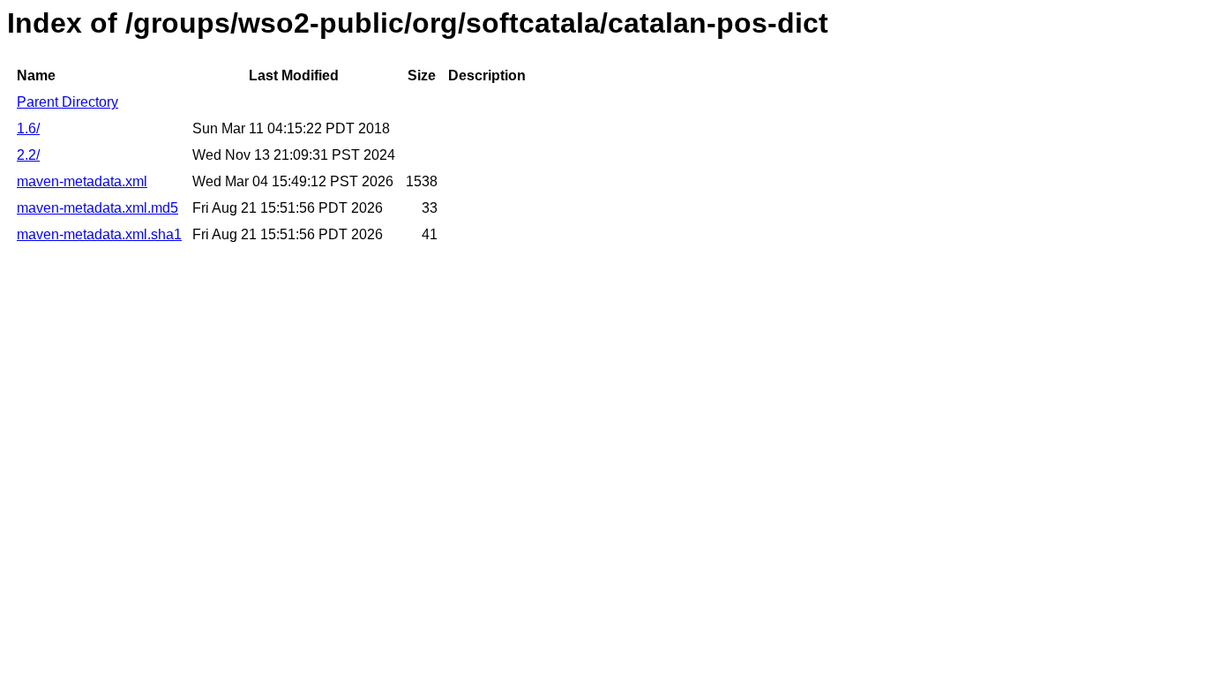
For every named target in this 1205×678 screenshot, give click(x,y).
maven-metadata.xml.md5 (97, 207)
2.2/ (28, 154)
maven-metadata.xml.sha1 (99, 234)
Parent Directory (67, 101)
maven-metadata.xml (82, 181)
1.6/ (28, 128)
